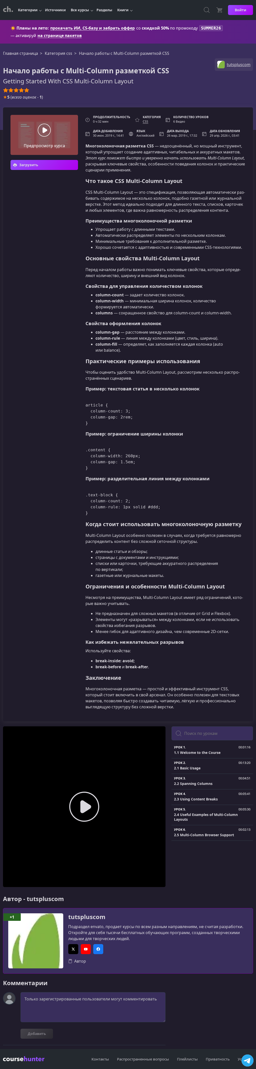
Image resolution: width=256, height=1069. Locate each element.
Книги (122, 10)
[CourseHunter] (8, 10)
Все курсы (80, 10)
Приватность (218, 1058)
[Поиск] (207, 10)
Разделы (104, 10)
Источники (55, 10)
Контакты (100, 1058)
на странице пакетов (60, 35)
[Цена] (219, 10)
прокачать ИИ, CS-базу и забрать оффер (92, 28)
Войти (240, 10)
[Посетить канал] (248, 1060)
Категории (28, 10)
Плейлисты (187, 1058)
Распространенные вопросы (143, 1058)
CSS (145, 121)
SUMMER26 (211, 28)
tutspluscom (87, 917)
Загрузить (28, 164)
